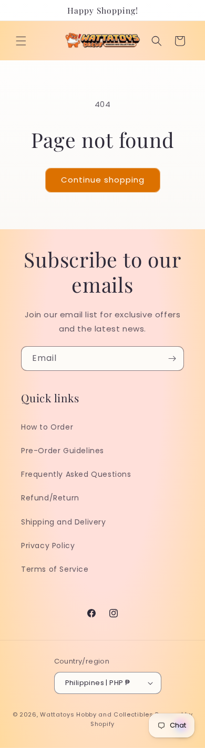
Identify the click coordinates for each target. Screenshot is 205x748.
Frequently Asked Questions (76, 474)
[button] (21, 40)
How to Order (47, 427)
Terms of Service (55, 569)
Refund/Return (50, 498)
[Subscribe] (171, 358)
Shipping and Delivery (63, 522)
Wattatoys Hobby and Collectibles (96, 714)
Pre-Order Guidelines (62, 450)
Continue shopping (103, 179)
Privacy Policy (48, 545)
